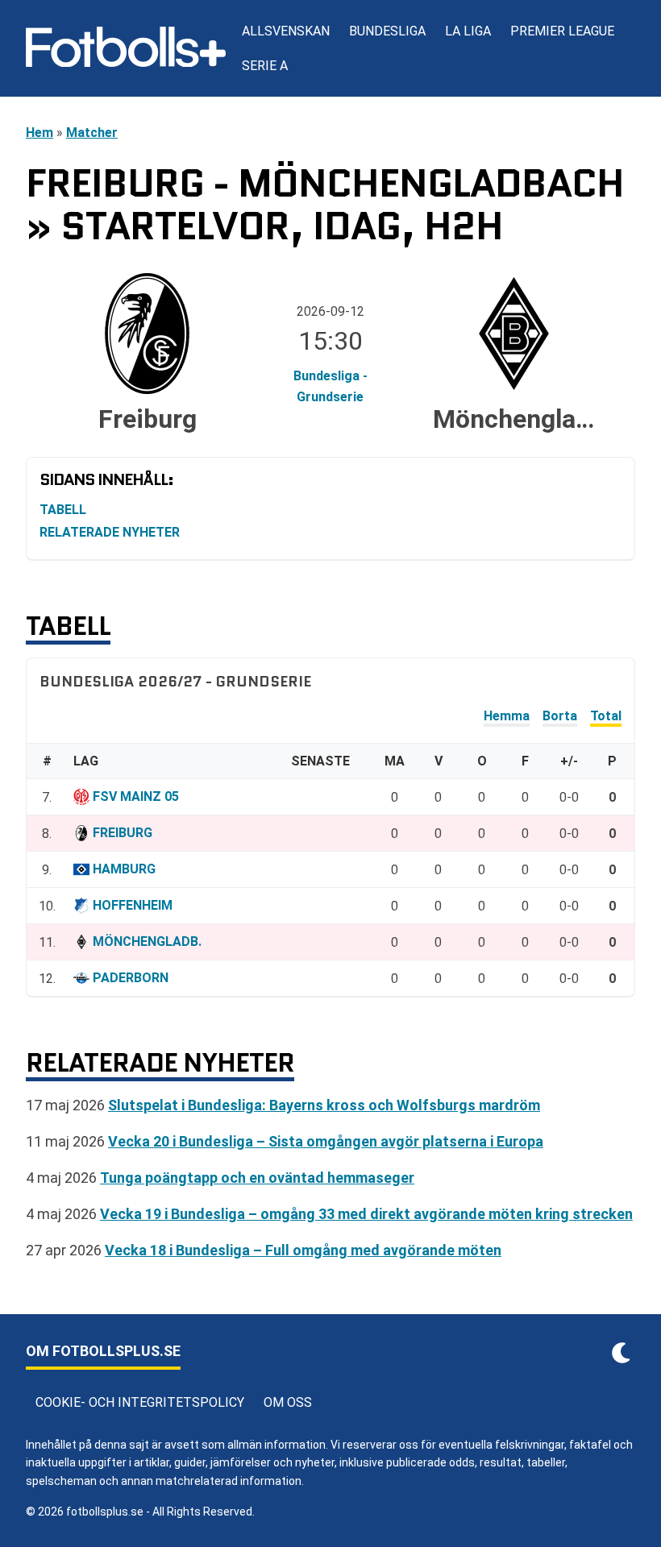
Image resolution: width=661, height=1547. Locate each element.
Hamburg (124, 869)
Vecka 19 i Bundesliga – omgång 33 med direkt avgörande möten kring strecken (366, 1213)
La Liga (468, 31)
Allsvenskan (286, 31)
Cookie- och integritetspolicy (139, 1402)
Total (606, 716)
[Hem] (126, 48)
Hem (39, 132)
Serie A (265, 65)
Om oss (288, 1402)
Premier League (562, 31)
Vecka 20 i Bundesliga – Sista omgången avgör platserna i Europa (325, 1141)
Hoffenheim (133, 905)
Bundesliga (387, 31)
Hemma (507, 716)
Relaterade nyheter (109, 532)
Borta (560, 716)
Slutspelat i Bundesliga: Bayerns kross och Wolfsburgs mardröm (324, 1105)
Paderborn (130, 977)
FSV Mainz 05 (136, 796)
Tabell (62, 509)
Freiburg (122, 832)
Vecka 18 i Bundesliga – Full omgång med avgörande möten (303, 1250)
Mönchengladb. (147, 941)
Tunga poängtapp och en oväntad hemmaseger (257, 1177)
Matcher (92, 132)
